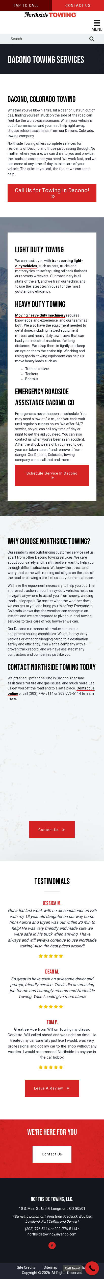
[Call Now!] (92, 1268)
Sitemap (50, 1267)
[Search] (91, 39)
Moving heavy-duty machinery (40, 315)
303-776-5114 (66, 1229)
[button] (26, 5)
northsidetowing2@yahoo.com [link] (52, 1234)
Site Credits (26, 1267)
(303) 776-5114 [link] (37, 1229)
